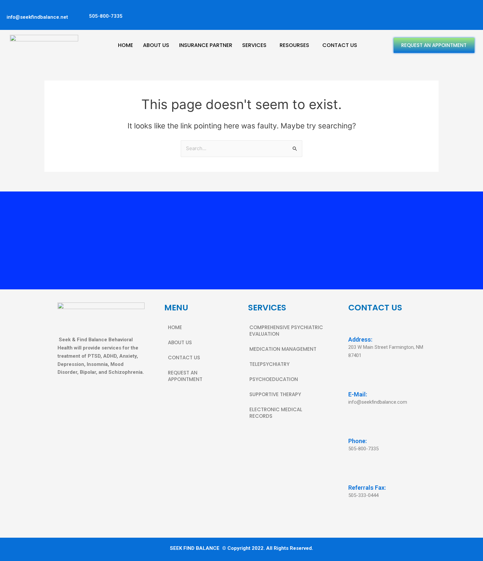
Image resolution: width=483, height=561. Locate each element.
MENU (176, 307)
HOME (125, 45)
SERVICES (254, 45)
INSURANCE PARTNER (205, 45)
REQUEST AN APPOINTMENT (434, 45)
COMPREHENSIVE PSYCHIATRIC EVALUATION (286, 330)
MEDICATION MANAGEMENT (282, 349)
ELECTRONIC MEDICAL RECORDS (275, 412)
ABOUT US (156, 45)
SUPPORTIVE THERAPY (275, 394)
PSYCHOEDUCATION (273, 379)
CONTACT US (339, 45)
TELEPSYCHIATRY (269, 364)
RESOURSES (294, 45)
